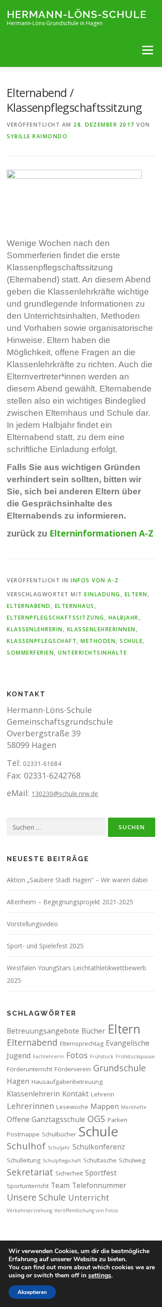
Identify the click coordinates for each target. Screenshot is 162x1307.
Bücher (93, 1031)
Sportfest (101, 1173)
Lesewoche (72, 1107)
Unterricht (88, 1197)
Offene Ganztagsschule (46, 1119)
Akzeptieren (32, 1292)
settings (99, 1276)
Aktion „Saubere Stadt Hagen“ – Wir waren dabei (77, 880)
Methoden (98, 641)
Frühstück (101, 1056)
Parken (117, 1120)
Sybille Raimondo (37, 136)
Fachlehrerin (48, 1056)
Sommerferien (30, 652)
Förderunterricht (29, 1069)
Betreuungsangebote (43, 1031)
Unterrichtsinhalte (92, 652)
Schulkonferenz (98, 1147)
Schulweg (132, 1160)
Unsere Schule (36, 1197)
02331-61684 (42, 763)
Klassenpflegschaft (41, 641)
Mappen (104, 1106)
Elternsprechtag (82, 1043)
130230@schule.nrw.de (65, 793)
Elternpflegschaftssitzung (55, 617)
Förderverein (72, 1069)
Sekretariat (30, 1172)
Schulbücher (59, 1134)
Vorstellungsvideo (32, 924)
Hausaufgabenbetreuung (67, 1082)
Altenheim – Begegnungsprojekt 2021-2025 (70, 902)
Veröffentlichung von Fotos (86, 1210)
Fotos (77, 1055)
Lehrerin (102, 1094)
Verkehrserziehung (29, 1210)
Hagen (18, 1081)
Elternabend (29, 606)
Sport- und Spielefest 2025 (45, 946)
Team (60, 1185)
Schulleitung (23, 1160)
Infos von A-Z (95, 580)
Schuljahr (59, 1147)
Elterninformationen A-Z (101, 533)
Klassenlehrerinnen (101, 629)
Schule (131, 641)
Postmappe (23, 1134)
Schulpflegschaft (62, 1160)
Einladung (102, 594)
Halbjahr (123, 617)
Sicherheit (69, 1173)
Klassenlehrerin (35, 629)
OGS (96, 1119)
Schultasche (100, 1160)
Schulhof (26, 1146)
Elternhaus (74, 606)
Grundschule (119, 1068)
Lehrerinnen (30, 1105)
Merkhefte (134, 1107)
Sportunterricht (28, 1186)
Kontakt (75, 1094)
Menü (147, 49)
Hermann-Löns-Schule (77, 14)
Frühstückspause (135, 1056)
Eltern (136, 594)
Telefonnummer (99, 1185)
